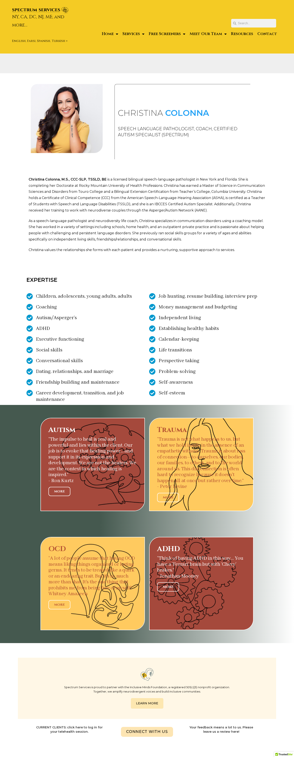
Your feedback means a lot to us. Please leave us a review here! (221, 729)
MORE (59, 491)
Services (131, 34)
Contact (267, 34)
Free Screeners (165, 34)
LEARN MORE (147, 703)
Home (108, 34)
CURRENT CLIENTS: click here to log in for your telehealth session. (69, 729)
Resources (242, 34)
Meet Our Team (206, 34)
